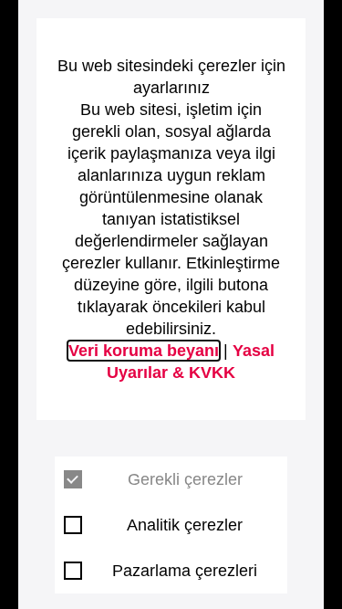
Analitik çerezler (185, 525)
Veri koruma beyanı (143, 350)
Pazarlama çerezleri (184, 571)
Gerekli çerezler (185, 479)
